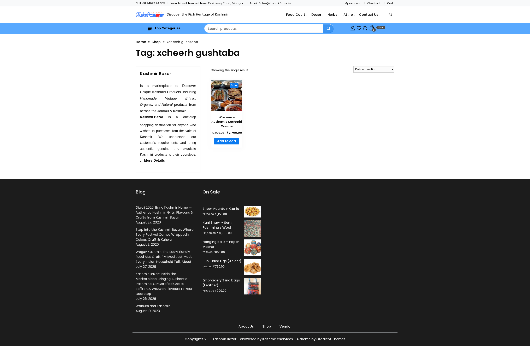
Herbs (332, 14)
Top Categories (167, 28)
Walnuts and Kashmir (153, 306)
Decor (316, 14)
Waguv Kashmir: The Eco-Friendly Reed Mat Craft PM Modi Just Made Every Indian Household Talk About (164, 256)
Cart (390, 3)
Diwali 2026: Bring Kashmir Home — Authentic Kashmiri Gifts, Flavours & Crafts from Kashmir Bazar (164, 212)
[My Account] (353, 27)
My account (352, 3)
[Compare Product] (365, 27)
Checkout (373, 3)
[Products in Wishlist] (359, 27)
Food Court (295, 14)
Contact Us (368, 14)
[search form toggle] (390, 14)
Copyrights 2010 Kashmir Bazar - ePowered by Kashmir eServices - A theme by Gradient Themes (265, 339)
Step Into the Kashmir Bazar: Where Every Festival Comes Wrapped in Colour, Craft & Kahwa (165, 234)
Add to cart (226, 141)
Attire (348, 14)
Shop (266, 326)
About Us (246, 326)
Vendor (285, 326)
